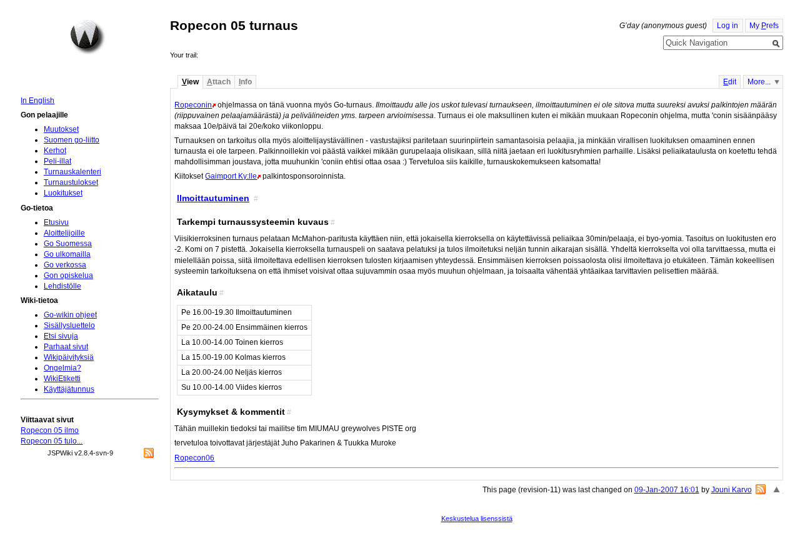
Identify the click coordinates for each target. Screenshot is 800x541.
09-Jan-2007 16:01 (666, 489)
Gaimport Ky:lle (231, 176)
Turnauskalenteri (72, 171)
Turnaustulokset (71, 182)
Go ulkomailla (67, 254)
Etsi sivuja (61, 336)
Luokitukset (63, 193)
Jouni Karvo (731, 489)
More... (759, 81)
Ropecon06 (194, 458)
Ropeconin (193, 105)
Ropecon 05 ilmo (50, 430)
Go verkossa (65, 265)
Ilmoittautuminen (213, 198)
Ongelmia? (62, 368)
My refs (764, 25)
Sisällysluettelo (69, 325)
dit (729, 81)
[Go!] (776, 44)
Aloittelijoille (64, 233)
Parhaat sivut (66, 346)
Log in (727, 25)
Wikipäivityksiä (69, 357)
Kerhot (55, 150)
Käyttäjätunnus (69, 389)
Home (88, 37)
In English (37, 100)
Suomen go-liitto (71, 140)
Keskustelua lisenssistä (476, 518)
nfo (245, 81)
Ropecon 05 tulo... (51, 441)
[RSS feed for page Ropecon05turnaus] (761, 489)
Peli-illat (57, 161)
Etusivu (56, 222)
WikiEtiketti (62, 378)
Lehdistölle (62, 286)
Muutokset (61, 129)
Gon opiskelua (68, 275)
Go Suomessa (68, 243)
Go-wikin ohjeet (70, 314)
